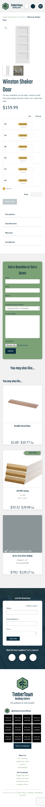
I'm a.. (8, 629)
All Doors (22, 17)
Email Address (12, 619)
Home (5, 17)
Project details (10, 313)
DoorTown (13, 17)
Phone (7, 295)
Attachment (9, 341)
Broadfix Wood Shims (22, 426)
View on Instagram (22, 746)
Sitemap (31, 792)
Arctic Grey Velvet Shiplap (22, 556)
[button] (26, 6)
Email (7, 286)
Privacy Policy (22, 792)
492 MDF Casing (22, 491)
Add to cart (10, 201)
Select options (23, 419)
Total (26, 194)
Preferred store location (14, 304)
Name (7, 278)
